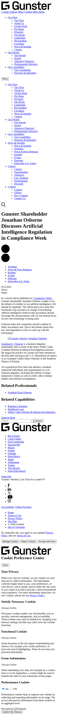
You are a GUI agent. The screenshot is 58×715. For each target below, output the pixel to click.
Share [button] (4, 292)
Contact (12, 186)
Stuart (11, 459)
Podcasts (18, 160)
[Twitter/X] (9, 493)
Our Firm (12, 17)
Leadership (19, 38)
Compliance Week (42, 298)
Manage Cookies (10, 541)
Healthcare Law (16, 409)
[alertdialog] (29, 630)
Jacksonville (14, 444)
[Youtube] (10, 497)
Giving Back (20, 26)
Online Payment (23, 507)
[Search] (3, 206)
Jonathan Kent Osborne (20, 392)
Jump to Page (8, 417)
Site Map (12, 521)
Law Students (21, 178)
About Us (19, 23)
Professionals (21, 180)
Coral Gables (14, 439)
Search (17, 58)
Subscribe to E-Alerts (25, 163)
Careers (18, 49)
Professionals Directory (26, 64)
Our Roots (19, 35)
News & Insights (22, 46)
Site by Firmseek (16, 527)
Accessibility (7, 507)
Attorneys (19, 175)
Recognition (20, 40)
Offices (18, 192)
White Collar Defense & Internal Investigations (31, 412)
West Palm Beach (17, 471)
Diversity (19, 32)
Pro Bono (19, 29)
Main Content (25, 12)
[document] (29, 630)
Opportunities (21, 172)
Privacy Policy (15, 518)
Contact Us (20, 198)
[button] (5, 261)
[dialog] (29, 537)
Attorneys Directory (24, 61)
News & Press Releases (26, 151)
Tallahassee (13, 462)
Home (11, 512)
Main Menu (39, 12)
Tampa (11, 465)
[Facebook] (9, 486)
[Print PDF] (5, 252)
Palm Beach (14, 456)
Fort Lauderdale (16, 441)
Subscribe (6, 476)
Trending (18, 148)
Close (5, 565)
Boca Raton (14, 436)
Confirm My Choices (12, 712)
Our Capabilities (16, 67)
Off (15, 689)
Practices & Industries (25, 73)
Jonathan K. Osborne (12, 344)
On (7, 689)
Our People (13, 52)
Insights (18, 154)
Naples (11, 450)
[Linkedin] (9, 489)
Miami (11, 447)
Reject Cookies (28, 541)
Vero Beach (14, 468)
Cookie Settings (9, 12)
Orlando (12, 453)
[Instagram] (9, 501)
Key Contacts (21, 195)
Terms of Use (14, 515)
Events (17, 157)
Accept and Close (47, 541)
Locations (19, 43)
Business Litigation (17, 406)
